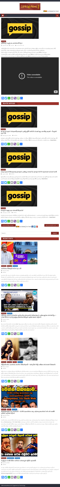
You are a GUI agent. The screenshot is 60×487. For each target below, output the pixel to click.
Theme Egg (22, 485)
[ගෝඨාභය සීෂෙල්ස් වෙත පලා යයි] (30, 253)
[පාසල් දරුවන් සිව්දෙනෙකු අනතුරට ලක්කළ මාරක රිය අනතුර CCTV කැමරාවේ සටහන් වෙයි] (30, 157)
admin (12, 45)
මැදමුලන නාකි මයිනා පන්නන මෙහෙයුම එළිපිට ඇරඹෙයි (18, 460)
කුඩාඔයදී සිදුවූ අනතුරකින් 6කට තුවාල (9, 225)
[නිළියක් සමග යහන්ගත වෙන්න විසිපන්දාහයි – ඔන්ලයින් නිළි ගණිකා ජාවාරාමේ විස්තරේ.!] (30, 349)
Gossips (4, 41)
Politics (14, 362)
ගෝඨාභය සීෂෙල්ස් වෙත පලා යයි (11, 268)
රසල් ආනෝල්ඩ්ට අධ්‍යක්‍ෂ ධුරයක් (52, 225)
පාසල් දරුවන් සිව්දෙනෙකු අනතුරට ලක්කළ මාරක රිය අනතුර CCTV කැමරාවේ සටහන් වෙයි (29, 172)
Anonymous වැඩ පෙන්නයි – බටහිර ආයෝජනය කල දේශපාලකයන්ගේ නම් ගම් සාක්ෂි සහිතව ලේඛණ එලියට (28, 412)
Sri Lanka (15, 266)
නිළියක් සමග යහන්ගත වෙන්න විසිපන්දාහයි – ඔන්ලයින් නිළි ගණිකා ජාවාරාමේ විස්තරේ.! (28, 364)
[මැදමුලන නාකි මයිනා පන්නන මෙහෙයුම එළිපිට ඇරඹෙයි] (30, 445)
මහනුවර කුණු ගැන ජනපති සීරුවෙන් (12, 210)
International (11, 458)
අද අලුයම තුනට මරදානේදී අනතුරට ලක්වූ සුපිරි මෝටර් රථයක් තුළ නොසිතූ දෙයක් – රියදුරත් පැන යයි (29, 132)
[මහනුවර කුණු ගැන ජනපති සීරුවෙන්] (30, 195)
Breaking (4, 266)
